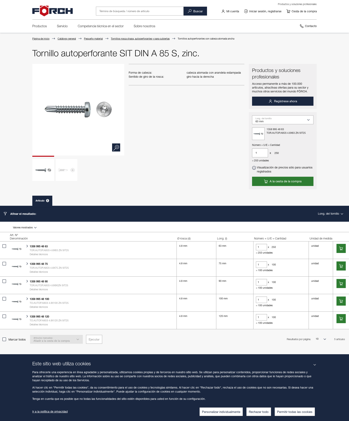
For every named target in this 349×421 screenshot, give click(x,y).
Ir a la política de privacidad (50, 411)
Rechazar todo (259, 412)
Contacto (311, 26)
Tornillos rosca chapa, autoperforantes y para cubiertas (140, 38)
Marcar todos (17, 339)
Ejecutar (94, 339)
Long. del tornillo (329, 213)
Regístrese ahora (285, 101)
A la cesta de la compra (285, 181)
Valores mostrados (23, 227)
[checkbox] (4, 246)
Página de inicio (40, 38)
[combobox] (284, 121)
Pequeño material (93, 38)
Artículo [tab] (42, 200)
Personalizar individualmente (221, 412)
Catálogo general (67, 38)
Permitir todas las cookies (294, 412)
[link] (230, 11)
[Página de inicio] (52, 11)
